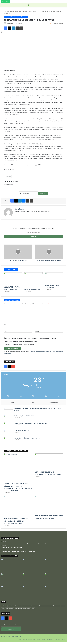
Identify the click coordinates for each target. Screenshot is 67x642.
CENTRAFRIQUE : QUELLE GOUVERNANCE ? (52, 286)
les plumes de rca (55, 605)
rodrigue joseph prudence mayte (22, 608)
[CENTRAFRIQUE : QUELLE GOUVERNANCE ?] (54, 278)
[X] (19, 214)
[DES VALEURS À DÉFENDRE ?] (33, 280)
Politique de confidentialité (53, 639)
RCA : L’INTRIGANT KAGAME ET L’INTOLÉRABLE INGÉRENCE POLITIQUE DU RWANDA (16, 521)
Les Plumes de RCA (17, 636)
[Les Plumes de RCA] (33, 5)
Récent (32, 402)
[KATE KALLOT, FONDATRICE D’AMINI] (8, 418)
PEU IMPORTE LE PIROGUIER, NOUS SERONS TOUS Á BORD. (30, 423)
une (33, 608)
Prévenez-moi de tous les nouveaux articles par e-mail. (19, 344)
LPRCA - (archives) (14, 11)
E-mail (6, 331)
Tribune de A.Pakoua (36, 11)
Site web (37, 331)
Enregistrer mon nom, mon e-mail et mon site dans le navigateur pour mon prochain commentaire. (30, 338)
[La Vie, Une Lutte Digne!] (55, 592)
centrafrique (39, 605)
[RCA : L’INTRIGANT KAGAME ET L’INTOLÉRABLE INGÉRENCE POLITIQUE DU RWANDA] (18, 506)
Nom (5, 324)
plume (62, 605)
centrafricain (31, 605)
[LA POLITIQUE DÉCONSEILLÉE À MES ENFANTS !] (11, 566)
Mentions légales (41, 639)
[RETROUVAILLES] (33, 579)
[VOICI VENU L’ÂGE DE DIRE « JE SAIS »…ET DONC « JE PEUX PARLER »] (55, 565)
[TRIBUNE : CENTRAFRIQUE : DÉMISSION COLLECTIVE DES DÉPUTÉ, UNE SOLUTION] (13, 278)
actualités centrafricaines (15, 605)
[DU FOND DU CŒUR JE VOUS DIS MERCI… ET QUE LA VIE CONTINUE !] (11, 579)
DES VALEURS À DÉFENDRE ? (32, 290)
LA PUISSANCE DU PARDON (21, 431)
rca (3, 608)
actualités (4, 605)
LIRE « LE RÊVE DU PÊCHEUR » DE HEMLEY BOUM (27, 438)
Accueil (7, 11)
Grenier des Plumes (25, 11)
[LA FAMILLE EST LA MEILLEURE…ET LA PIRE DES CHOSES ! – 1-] (55, 579)
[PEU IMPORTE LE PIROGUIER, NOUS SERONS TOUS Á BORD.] (8, 425)
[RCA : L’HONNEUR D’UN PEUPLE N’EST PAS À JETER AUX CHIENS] (49, 505)
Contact (63, 639)
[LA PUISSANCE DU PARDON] (8, 433)
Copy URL (43, 193)
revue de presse (9, 608)
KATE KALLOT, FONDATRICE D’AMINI (24, 416)
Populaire (12, 402)
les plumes (46, 605)
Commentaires (54, 402)
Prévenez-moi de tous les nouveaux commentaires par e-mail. (21, 341)
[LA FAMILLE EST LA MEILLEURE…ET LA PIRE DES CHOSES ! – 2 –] (11, 592)
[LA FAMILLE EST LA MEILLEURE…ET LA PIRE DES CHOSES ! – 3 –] (33, 592)
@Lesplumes (10, 23)
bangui (24, 605)
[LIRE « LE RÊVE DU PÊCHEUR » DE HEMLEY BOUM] (8, 440)
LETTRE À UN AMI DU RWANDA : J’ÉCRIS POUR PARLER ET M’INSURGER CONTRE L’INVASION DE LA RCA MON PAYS (18, 487)
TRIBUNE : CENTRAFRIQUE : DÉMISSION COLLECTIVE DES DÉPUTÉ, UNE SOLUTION (12, 287)
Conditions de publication (29, 639)
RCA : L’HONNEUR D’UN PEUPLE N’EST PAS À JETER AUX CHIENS (49, 517)
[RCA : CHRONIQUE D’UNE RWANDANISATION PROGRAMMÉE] (49, 461)
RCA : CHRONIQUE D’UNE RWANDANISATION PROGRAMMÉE (48, 473)
